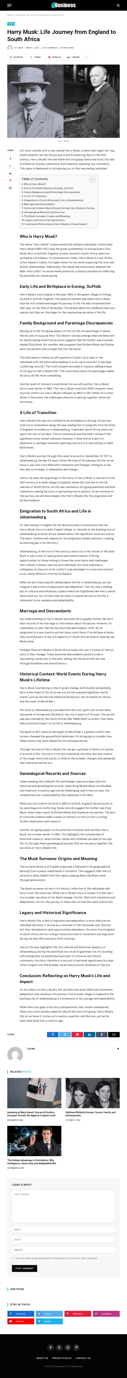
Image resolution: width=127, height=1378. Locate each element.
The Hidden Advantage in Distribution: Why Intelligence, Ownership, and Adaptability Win (31, 1162)
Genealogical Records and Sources (44, 212)
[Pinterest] (10, 180)
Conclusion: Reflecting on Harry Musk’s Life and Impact (55, 224)
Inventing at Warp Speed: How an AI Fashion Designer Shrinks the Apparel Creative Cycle (31, 1114)
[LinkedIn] (10, 173)
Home (10, 15)
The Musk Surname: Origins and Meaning (47, 216)
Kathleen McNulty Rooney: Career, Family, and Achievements (91, 1114)
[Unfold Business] (63, 5)
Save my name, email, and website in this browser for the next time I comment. (57, 1258)
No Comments (51, 48)
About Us (42, 1358)
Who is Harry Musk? (34, 184)
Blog (11, 24)
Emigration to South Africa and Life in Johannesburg (53, 200)
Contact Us (83, 1358)
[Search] (118, 5)
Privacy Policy (62, 1358)
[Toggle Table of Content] (91, 179)
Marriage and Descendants (39, 204)
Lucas (20, 48)
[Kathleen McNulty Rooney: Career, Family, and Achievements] (93, 1093)
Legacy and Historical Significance (45, 220)
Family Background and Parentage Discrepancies (52, 192)
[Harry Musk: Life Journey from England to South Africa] (63, 101)
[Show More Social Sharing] (86, 57)
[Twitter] (10, 166)
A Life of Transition (35, 196)
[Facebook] (10, 159)
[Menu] (9, 5)
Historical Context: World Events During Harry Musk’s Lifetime (59, 208)
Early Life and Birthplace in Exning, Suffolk (48, 188)
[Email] (10, 188)
